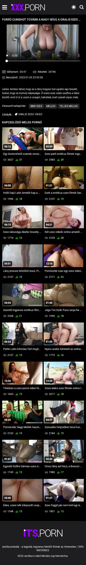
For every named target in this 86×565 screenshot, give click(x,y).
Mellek (51, 106)
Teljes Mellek (68, 106)
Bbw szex (36, 106)
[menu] (4, 7)
